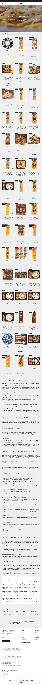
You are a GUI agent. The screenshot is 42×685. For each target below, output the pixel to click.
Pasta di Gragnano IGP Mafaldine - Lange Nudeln (21, 78)
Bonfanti (12, 656)
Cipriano (14, 669)
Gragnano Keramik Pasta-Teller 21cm (7, 52)
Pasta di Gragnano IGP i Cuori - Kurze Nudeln (21, 240)
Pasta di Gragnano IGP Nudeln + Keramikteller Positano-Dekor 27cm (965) (34, 371)
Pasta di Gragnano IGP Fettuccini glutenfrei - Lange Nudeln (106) (34, 262)
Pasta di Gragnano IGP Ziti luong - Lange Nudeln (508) (8, 127)
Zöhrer (9, 663)
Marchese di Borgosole (5, 670)
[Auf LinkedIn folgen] (10, 674)
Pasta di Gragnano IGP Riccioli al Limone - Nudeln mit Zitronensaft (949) (7, 174)
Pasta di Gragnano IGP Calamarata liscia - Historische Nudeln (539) (34, 173)
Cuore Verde (18, 669)
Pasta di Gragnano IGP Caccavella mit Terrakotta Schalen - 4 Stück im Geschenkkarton (7, 79)
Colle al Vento (14, 657)
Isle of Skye (10, 661)
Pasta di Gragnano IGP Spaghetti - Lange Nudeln (21, 104)
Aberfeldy (8, 655)
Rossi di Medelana (8, 662)
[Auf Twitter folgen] (4, 674)
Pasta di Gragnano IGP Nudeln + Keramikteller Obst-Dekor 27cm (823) (34, 305)
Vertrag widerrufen (26, 642)
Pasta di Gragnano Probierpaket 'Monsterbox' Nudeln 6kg (21, 262)
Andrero (19, 655)
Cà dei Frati (16, 656)
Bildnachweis (24, 634)
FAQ (36, 632)
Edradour (15, 658)
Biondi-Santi (8, 656)
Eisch (19, 658)
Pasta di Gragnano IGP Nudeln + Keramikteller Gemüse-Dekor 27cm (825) (34, 284)
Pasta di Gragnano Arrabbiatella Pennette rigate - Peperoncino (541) (7, 149)
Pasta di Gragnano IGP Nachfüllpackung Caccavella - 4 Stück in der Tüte (34, 54)
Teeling (18, 662)
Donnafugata (7, 658)
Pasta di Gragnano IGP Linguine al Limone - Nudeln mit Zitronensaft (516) (34, 105)
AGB (22, 632)
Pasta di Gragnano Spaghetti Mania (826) (21, 218)
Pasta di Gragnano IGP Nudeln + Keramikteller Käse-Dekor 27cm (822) (7, 327)
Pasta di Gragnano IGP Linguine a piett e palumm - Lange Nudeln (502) (21, 127)
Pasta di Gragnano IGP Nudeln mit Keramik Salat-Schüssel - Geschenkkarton (34, 150)
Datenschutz (24, 635)
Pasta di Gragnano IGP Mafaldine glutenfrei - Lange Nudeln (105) (8, 218)
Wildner (15, 665)
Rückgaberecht (24, 639)
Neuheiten (37, 639)
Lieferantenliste (37, 635)
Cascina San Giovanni (7, 657)
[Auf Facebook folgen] (2, 674)
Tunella (3, 663)
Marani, (9, 665)
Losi (13, 661)
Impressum (23, 637)
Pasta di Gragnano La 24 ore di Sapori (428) (7, 104)
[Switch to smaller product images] (3, 33)
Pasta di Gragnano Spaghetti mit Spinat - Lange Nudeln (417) (34, 327)
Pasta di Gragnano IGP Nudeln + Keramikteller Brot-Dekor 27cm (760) (21, 305)
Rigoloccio (11, 670)
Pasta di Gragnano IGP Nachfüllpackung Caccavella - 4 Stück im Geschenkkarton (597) (21, 174)
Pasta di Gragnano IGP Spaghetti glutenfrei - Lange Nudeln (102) (8, 240)
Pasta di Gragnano (5, 661)
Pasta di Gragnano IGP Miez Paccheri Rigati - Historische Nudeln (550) (34, 218)
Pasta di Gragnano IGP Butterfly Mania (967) (21, 284)
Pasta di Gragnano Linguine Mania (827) (7, 284)
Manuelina (3, 662)
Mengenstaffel (37, 637)
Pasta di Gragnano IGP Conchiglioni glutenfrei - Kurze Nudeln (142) (7, 371)
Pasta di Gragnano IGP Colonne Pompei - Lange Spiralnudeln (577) (21, 53)
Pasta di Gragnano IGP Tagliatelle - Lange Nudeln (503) (8, 262)
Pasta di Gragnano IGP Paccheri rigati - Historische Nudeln (21, 371)
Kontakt (36, 634)
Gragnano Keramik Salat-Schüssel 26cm (7, 348)
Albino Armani (12, 655)
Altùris (16, 655)
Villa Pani (8, 671)
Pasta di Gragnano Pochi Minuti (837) (21, 327)
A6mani (11, 669)
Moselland (12, 665)
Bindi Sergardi (4, 656)
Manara (18, 661)
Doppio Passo (12, 658)
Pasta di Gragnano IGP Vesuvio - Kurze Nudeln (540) (34, 196)
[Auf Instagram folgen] (7, 674)
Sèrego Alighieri (15, 670)
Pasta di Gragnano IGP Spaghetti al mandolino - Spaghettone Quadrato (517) (21, 197)
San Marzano (14, 662)
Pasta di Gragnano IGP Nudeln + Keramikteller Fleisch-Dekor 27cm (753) (7, 305)
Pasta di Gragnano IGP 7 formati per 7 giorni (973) (21, 148)
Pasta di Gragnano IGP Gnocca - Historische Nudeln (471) (34, 127)
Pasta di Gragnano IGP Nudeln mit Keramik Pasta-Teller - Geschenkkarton (34, 78)
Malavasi (15, 661)
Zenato (5, 663)
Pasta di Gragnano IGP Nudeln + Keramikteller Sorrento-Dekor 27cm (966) (34, 348)
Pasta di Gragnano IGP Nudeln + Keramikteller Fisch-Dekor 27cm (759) (7, 196)
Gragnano (7, 50)
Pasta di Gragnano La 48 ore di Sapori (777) (21, 348)
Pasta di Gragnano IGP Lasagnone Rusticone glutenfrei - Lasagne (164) (34, 240)
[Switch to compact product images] (5, 33)
